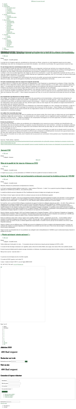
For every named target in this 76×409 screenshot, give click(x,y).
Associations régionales (9, 26)
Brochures (9, 44)
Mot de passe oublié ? (10, 394)
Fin (4, 344)
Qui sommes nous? (11, 7)
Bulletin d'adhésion (11, 13)
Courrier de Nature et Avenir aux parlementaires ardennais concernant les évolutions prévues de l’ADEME (37, 176)
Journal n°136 (6, 150)
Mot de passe (5, 383)
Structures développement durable (10, 29)
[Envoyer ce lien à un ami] (6, 56)
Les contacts (9, 11)
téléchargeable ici (10, 172)
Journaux (9, 40)
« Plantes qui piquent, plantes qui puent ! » (15, 234)
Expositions (9, 42)
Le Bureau (9, 10)
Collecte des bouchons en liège (11, 32)
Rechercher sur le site (6, 361)
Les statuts (9, 9)
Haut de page (4, 403)
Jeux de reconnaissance (10, 46)
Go (26, 361)
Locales (8, 36)
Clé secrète (4, 386)
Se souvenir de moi (6, 389)
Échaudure (9, 41)
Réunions (9, 15)
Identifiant (4, 380)
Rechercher (3, 401)
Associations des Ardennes (10, 23)
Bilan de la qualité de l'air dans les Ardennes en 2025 (19, 163)
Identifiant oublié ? (9, 395)
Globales (9, 37)
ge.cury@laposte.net (18, 264)
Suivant (5, 342)
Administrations (10, 21)
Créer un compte (9, 397)
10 (4, 341)
